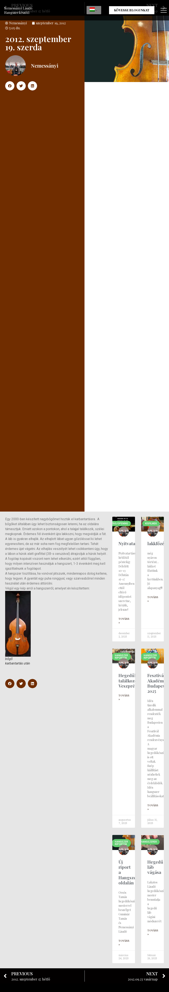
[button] (9, 85)
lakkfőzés (156, 543)
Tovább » (124, 620)
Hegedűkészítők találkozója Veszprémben (135, 680)
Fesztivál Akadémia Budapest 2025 (157, 683)
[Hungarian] (94, 10)
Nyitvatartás (131, 543)
